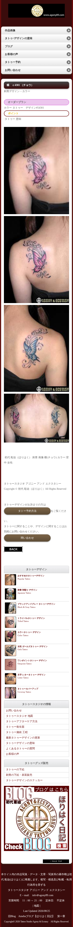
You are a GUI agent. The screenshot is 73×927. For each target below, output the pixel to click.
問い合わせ (27, 537)
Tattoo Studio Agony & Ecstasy (34, 921)
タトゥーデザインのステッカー (24, 780)
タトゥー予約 (13, 62)
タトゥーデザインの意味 (20, 743)
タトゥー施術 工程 (17, 732)
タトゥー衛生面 (15, 726)
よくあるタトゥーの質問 (20, 748)
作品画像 (10, 30)
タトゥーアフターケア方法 (21, 721)
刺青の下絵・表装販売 (19, 774)
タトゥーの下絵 (15, 769)
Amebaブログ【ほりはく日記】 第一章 (43, 916)
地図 (36, 905)
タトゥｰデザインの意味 (18, 38)
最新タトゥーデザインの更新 (23, 737)
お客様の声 (11, 54)
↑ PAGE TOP (56, 861)
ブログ (9, 46)
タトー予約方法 (27, 510)
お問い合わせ (13, 70)
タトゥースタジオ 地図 (19, 716)
